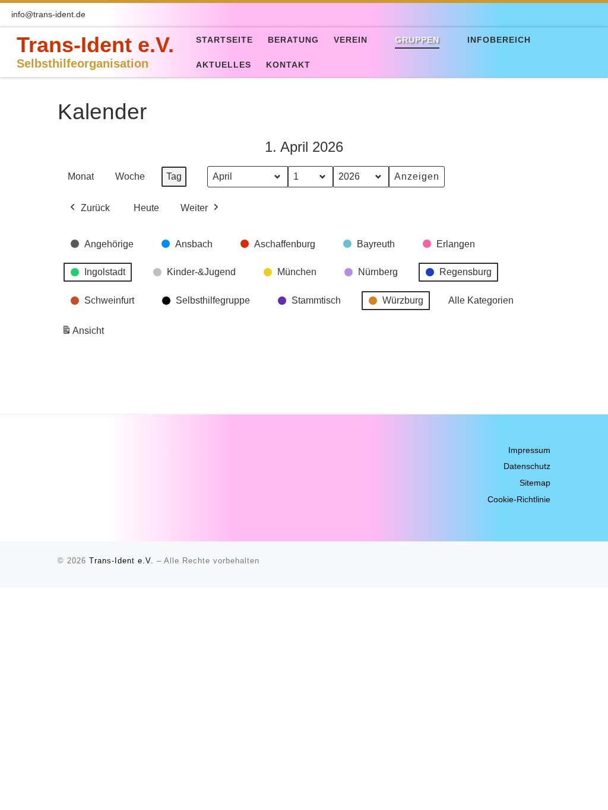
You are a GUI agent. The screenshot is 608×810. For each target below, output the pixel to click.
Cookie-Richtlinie (518, 499)
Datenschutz (527, 466)
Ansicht (84, 334)
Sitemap (535, 483)
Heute (146, 208)
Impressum (529, 450)
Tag (174, 176)
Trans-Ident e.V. (121, 560)
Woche (130, 176)
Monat (81, 176)
